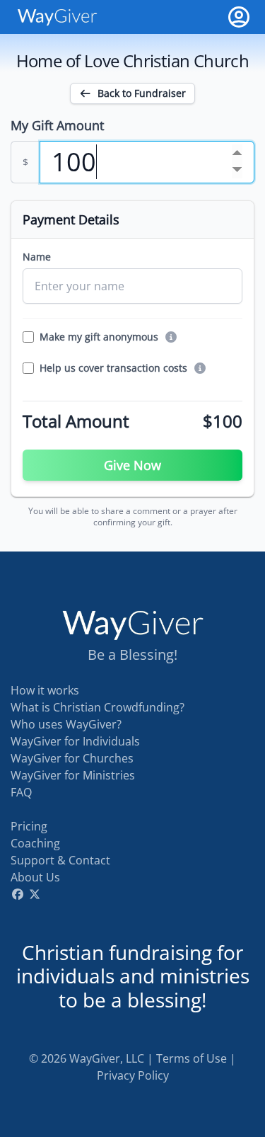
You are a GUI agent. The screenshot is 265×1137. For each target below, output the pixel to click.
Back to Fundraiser (142, 93)
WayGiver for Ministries (73, 775)
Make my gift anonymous (99, 336)
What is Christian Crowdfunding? (97, 707)
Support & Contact (60, 860)
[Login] (239, 17)
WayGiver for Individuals (75, 741)
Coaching (35, 843)
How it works (45, 690)
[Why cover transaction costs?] (200, 368)
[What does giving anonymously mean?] (171, 337)
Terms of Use (191, 1058)
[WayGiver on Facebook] (18, 894)
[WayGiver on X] (35, 894)
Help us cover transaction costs (113, 368)
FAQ (21, 792)
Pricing (29, 826)
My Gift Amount (57, 125)
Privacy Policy (133, 1075)
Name (37, 256)
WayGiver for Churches (72, 758)
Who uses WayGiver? (66, 724)
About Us (35, 877)
